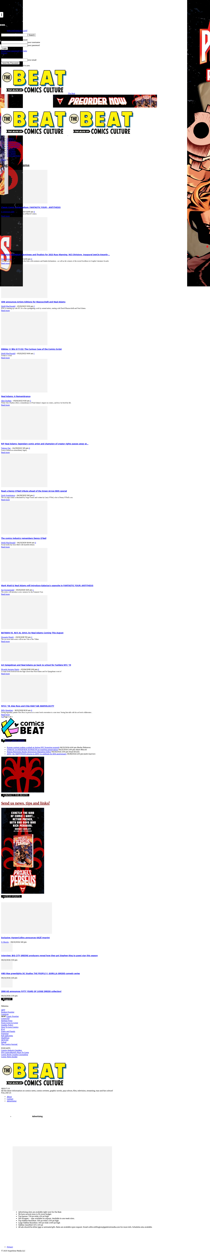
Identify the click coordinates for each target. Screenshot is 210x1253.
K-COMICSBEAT (13, 145)
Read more (5, 216)
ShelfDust (5, 1038)
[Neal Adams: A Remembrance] (24, 392)
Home (3, 160)
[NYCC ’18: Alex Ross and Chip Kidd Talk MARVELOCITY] (24, 701)
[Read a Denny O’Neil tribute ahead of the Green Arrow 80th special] (24, 486)
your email (32, 60)
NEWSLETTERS (13, 156)
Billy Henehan (7, 710)
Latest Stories (17, 740)
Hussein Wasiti (7, 637)
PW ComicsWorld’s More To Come (15, 1052)
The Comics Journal (9, 1044)
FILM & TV (11, 141)
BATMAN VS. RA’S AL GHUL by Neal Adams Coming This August (32, 632)
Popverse (5, 1033)
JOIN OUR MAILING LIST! (17, 31)
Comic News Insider (9, 1057)
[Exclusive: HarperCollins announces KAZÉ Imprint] (26, 933)
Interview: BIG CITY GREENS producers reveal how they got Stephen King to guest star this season (49, 955)
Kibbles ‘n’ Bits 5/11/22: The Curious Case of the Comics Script (31, 349)
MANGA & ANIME (14, 143)
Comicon (5, 1014)
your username (34, 42)
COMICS (10, 139)
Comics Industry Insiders (11, 1050)
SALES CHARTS (13, 147)
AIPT (3, 1010)
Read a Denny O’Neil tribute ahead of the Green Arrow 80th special (34, 491)
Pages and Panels (8, 1031)
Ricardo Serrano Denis (10, 669)
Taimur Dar (6, 448)
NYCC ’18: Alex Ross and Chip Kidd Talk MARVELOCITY (27, 706)
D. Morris (5, 942)
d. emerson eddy (7, 212)
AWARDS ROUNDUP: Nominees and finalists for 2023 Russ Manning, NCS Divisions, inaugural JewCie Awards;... (55, 254)
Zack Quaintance (8, 495)
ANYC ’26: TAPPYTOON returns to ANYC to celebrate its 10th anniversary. (37, 754)
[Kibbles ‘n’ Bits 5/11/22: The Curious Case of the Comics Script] (24, 345)
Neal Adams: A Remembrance (15, 396)
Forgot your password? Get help (14, 51)
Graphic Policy (7, 1025)
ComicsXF (5, 1018)
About (9, 1097)
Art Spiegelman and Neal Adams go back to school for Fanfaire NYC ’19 (36, 665)
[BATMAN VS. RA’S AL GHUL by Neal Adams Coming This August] (24, 628)
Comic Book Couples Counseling (14, 1055)
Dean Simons (6, 259)
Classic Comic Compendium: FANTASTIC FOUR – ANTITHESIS (31, 207)
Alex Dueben (6, 401)
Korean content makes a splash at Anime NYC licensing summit (33, 747)
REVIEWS (11, 149)
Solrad (3, 1042)
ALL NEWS (11, 154)
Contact (10, 1099)
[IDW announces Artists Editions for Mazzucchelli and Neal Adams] (24, 297)
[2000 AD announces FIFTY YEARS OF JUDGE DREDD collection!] (7, 987)
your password (34, 45)
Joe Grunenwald (7, 590)
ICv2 (3, 1029)
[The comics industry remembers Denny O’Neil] (24, 534)
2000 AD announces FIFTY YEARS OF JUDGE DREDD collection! (31, 991)
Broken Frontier (7, 1012)
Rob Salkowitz (7, 1036)
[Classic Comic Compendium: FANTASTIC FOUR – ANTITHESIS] (24, 203)
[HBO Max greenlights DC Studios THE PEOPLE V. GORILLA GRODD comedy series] (7, 969)
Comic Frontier (12, 1016)
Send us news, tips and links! (25, 803)
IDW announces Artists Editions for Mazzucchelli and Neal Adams (33, 301)
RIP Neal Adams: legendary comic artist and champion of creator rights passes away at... (44, 443)
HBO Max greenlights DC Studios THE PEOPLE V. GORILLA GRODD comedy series (40, 973)
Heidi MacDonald (8, 306)
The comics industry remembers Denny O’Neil (23, 538)
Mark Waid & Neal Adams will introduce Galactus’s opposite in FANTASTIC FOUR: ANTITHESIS (47, 585)
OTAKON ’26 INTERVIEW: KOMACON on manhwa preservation (32, 750)
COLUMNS (11, 152)
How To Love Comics (9, 1027)
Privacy (4, 53)
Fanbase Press (6, 1021)
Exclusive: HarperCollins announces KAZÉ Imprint (25, 937)
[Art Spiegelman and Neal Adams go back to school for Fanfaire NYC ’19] (24, 660)
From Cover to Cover (9, 1023)
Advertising (11, 1101)
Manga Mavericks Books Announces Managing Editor (29, 752)
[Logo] (34, 135)
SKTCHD (4, 1040)
